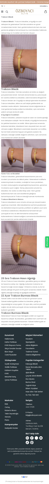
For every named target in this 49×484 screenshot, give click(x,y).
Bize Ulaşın (9, 352)
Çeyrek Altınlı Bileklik (34, 376)
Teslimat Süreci (32, 352)
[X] (36, 438)
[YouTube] (41, 438)
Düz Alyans (30, 379)
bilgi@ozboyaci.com (34, 415)
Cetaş (7, 407)
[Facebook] (32, 438)
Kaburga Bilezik (32, 364)
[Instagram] (27, 438)
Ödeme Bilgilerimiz (33, 355)
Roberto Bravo (10, 410)
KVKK (7, 373)
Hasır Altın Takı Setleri (34, 392)
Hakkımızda (9, 339)
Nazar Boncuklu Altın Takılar (34, 368)
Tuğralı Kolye (31, 385)
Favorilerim (40, 11)
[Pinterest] (32, 442)
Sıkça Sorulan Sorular (13, 348)
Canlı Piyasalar (11, 355)
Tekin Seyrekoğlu (11, 414)
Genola (8, 417)
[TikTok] (27, 442)
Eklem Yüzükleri (32, 388)
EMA (6, 404)
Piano (7, 420)
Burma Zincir (30, 382)
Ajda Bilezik (30, 372)
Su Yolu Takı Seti (32, 395)
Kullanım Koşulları (11, 370)
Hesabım (29, 339)
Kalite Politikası (11, 342)
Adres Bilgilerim (32, 345)
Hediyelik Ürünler (11, 428)
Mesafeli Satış (10, 377)
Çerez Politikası (11, 380)
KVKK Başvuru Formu (13, 345)
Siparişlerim (30, 342)
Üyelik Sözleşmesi (12, 364)
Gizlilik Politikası (11, 367)
